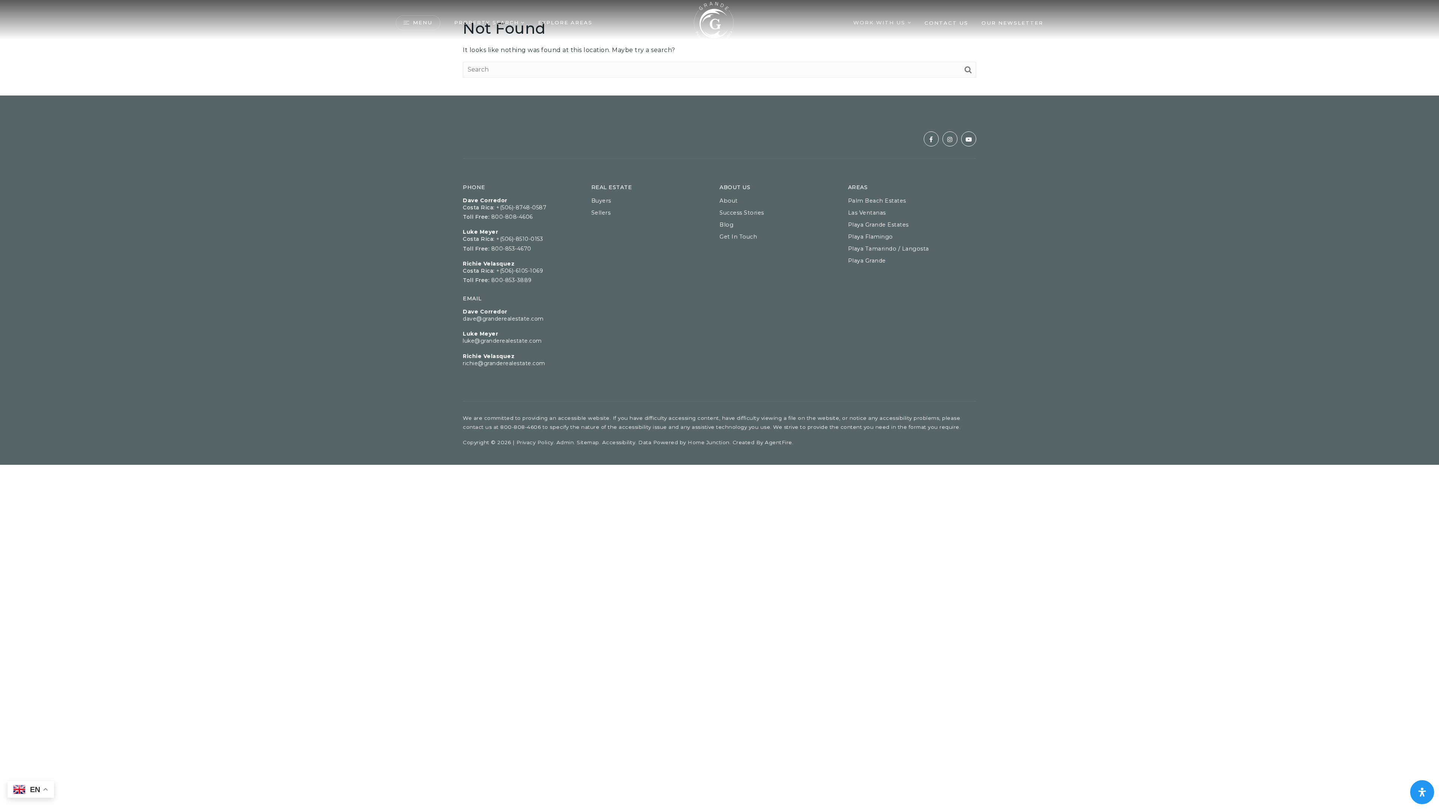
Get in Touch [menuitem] (738, 236)
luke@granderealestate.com (502, 340)
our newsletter (1012, 23)
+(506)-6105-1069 (519, 270)
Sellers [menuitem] (601, 212)
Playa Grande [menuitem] (867, 260)
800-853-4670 (511, 248)
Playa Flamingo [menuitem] (870, 236)
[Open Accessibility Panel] (1422, 792)
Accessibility (619, 442)
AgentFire (778, 442)
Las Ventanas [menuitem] (867, 212)
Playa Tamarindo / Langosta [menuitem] (888, 248)
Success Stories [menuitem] (742, 212)
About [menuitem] (729, 200)
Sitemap (588, 442)
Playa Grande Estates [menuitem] (878, 224)
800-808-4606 (512, 216)
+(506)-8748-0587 (521, 207)
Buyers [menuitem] (601, 200)
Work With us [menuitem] (880, 22)
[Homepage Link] (713, 22)
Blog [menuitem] (726, 224)
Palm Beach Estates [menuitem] (877, 200)
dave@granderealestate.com (503, 318)
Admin (565, 442)
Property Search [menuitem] (486, 22)
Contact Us (946, 23)
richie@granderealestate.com (504, 363)
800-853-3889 (511, 280)
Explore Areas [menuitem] (565, 22)
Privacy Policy (534, 442)
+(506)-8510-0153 (519, 239)
